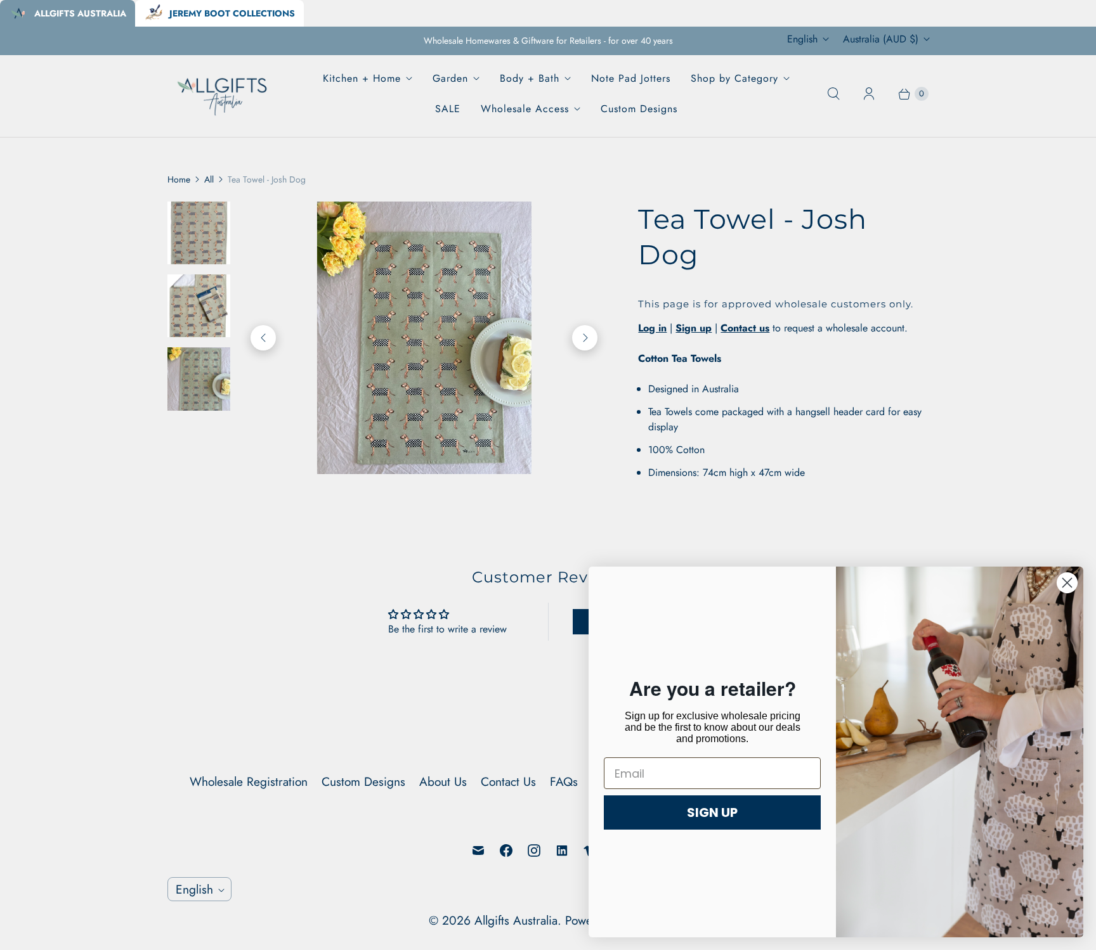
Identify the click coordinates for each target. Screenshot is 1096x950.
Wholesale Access (525, 108)
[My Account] (869, 94)
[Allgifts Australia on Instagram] (534, 850)
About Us (443, 781)
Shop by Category (734, 78)
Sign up (693, 328)
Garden (450, 78)
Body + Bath (529, 78)
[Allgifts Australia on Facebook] (506, 850)
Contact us (745, 328)
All (209, 179)
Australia (880, 39)
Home (178, 179)
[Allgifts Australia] (222, 93)
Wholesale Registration (249, 781)
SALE (447, 108)
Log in (652, 328)
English (802, 39)
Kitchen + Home (362, 78)
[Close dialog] (1067, 583)
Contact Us (508, 781)
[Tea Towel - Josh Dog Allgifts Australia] (399, 338)
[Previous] (263, 337)
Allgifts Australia (516, 920)
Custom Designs (639, 108)
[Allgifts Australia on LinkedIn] (562, 850)
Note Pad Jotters (630, 78)
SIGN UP (712, 812)
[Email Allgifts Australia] (478, 850)
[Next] (584, 337)
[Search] (833, 94)
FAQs (564, 781)
